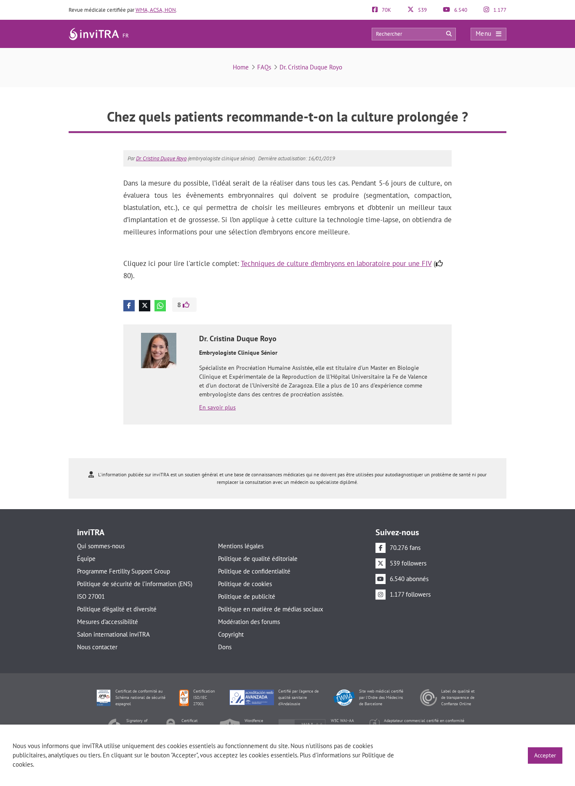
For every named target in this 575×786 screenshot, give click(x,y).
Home (241, 67)
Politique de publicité (246, 596)
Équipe (86, 558)
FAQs (264, 67)
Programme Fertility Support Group (123, 571)
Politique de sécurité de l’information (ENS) (134, 584)
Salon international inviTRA (113, 634)
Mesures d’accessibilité (107, 622)
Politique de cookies (245, 584)
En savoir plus (217, 407)
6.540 (460, 9)
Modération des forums (249, 622)
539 (422, 9)
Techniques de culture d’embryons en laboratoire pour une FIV (336, 263)
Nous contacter (97, 647)
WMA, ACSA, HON (156, 9)
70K (386, 9)
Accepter (545, 755)
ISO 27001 (91, 596)
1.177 (499, 9)
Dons (225, 647)
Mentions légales (241, 546)
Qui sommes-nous (101, 546)
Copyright (231, 634)
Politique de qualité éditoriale (258, 558)
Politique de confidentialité (254, 571)
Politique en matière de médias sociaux (270, 609)
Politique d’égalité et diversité (117, 609)
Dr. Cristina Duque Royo (311, 67)
